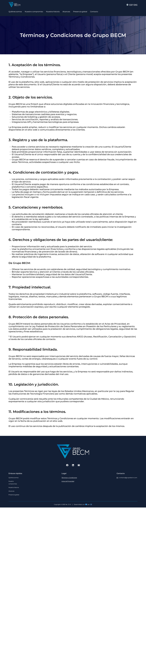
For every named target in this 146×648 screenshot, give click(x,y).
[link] (70, 477)
